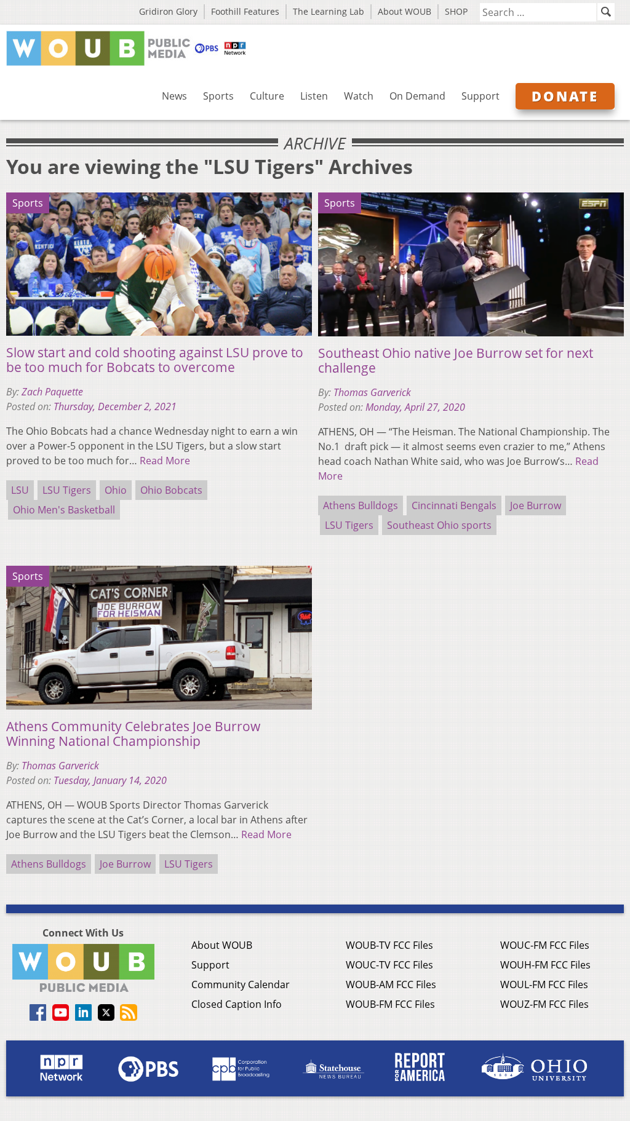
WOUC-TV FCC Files (389, 965)
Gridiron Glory (168, 11)
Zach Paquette (52, 391)
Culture (267, 96)
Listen (314, 96)
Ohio (116, 490)
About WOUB (404, 11)
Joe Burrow (535, 505)
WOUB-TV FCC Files (389, 945)
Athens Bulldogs (360, 505)
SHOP (456, 11)
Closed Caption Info (236, 1004)
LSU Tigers (66, 490)
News (174, 96)
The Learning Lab (328, 11)
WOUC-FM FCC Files (544, 945)
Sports (218, 96)
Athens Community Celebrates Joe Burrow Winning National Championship (133, 733)
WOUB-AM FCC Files (391, 984)
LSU (20, 490)
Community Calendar (240, 984)
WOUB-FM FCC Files (390, 1004)
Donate (565, 96)
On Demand (417, 96)
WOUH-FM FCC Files (545, 965)
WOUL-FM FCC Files (544, 984)
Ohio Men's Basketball (64, 510)
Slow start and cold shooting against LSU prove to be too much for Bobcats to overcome (154, 359)
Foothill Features (245, 11)
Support (480, 96)
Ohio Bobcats (171, 490)
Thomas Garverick (372, 392)
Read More (165, 460)
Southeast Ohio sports (439, 525)
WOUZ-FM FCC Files (544, 1004)
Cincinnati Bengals (454, 505)
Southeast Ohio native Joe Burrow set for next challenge (455, 360)
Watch (358, 96)
